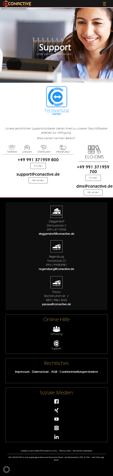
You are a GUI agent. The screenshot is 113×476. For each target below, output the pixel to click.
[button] (6, 469)
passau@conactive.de (56, 304)
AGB (54, 371)
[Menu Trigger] (104, 4)
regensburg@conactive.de (56, 269)
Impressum (22, 371)
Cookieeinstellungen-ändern (79, 371)
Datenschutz (40, 371)
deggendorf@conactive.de (56, 233)
